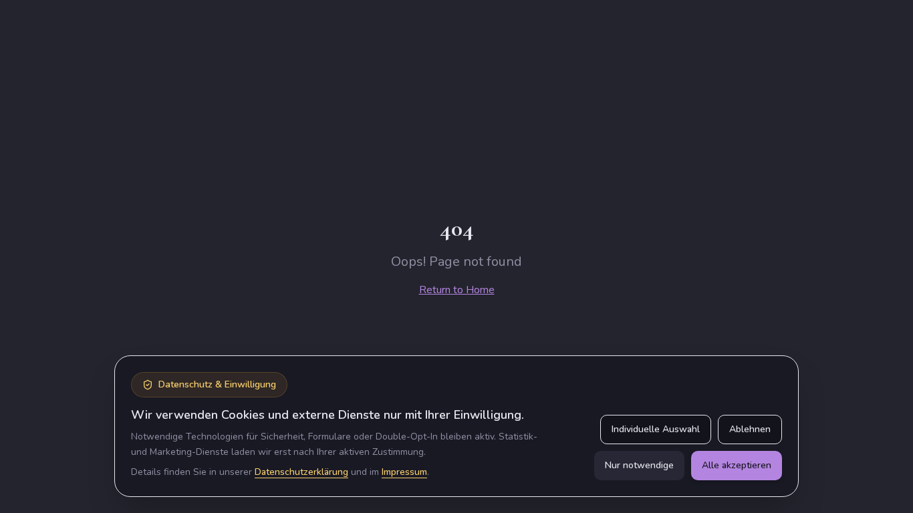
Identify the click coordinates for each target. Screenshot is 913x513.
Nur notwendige (639, 465)
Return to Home (457, 290)
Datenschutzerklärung (301, 472)
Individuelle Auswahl (656, 429)
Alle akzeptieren (736, 465)
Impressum (404, 472)
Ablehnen (750, 429)
